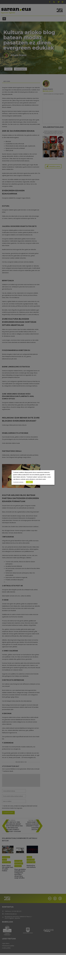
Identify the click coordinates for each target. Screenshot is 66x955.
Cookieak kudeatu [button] (18, 482)
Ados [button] (29, 482)
